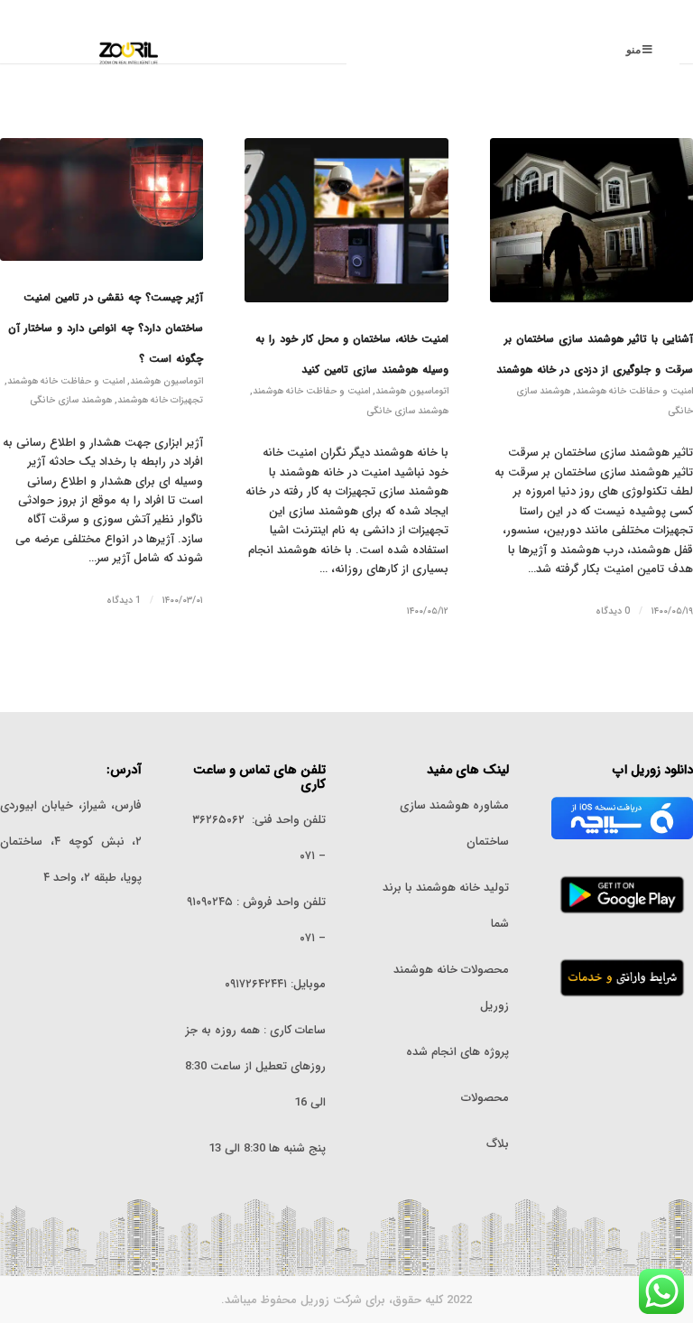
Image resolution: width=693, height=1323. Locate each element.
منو (633, 49)
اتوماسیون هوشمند (411, 391)
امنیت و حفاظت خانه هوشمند (634, 391)
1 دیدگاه (123, 600)
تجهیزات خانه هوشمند (160, 400)
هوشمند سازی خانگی (407, 410)
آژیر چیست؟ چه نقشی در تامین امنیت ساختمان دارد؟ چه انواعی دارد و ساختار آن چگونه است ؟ (105, 328)
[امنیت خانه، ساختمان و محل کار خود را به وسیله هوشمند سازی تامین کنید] (346, 220)
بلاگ (497, 1143)
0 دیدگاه (613, 611)
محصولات (485, 1097)
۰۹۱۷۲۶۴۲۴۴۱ (256, 984)
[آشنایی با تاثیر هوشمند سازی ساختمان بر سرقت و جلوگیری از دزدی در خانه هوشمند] (591, 220)
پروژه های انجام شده (455, 1051)
